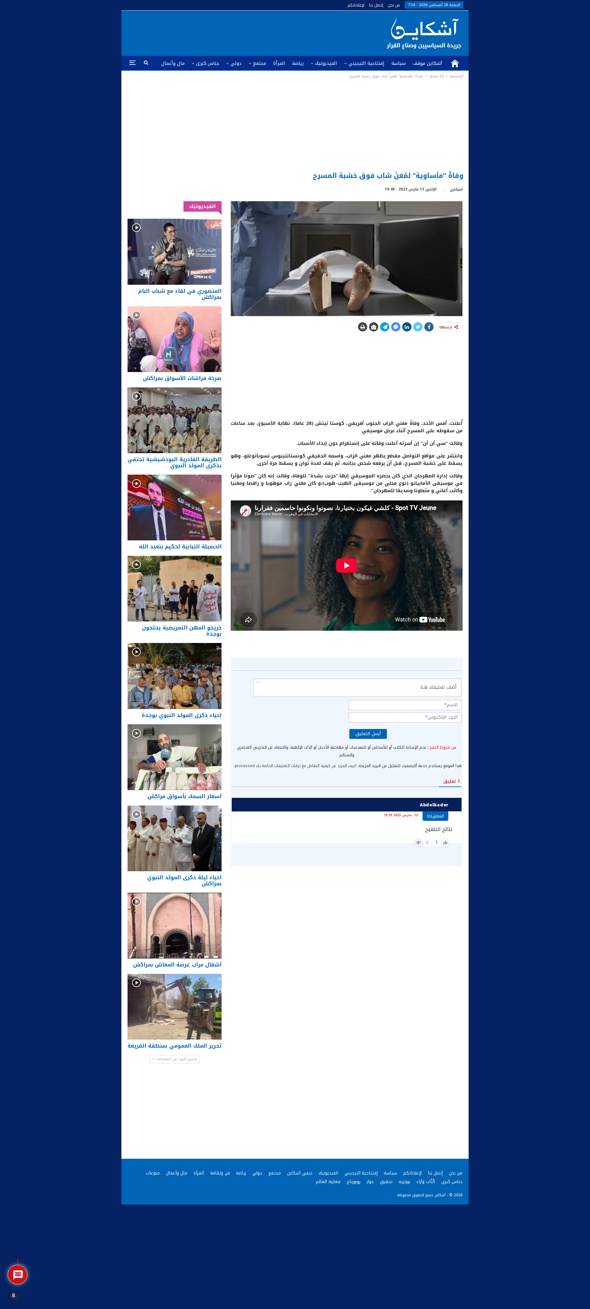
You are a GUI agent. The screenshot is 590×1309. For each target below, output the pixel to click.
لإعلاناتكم (356, 5)
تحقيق (386, 1182)
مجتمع (259, 63)
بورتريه (404, 1182)
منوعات (153, 1173)
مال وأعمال (173, 63)
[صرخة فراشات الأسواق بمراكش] (175, 339)
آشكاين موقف (427, 63)
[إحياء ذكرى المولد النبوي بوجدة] (175, 676)
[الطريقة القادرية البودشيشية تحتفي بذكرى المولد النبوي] (175, 420)
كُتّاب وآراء (425, 1182)
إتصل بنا (376, 5)
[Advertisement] (295, 126)
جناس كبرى (207, 63)
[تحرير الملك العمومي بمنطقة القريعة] (175, 1007)
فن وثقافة (220, 1173)
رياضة (298, 63)
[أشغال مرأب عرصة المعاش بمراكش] (175, 925)
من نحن (394, 5)
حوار (370, 1182)
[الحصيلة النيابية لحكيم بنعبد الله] (175, 507)
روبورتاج (353, 1182)
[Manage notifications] (13, 1295)
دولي (236, 63)
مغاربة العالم (328, 1182)
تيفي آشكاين (299, 1173)
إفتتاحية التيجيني (366, 63)
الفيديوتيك (326, 63)
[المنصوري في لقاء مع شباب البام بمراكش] (175, 251)
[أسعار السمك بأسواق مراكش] (175, 757)
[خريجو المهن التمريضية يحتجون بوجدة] (175, 588)
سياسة (398, 63)
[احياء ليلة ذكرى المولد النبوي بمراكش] (175, 838)
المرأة (279, 63)
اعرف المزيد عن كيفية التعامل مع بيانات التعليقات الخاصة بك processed (295, 766)
